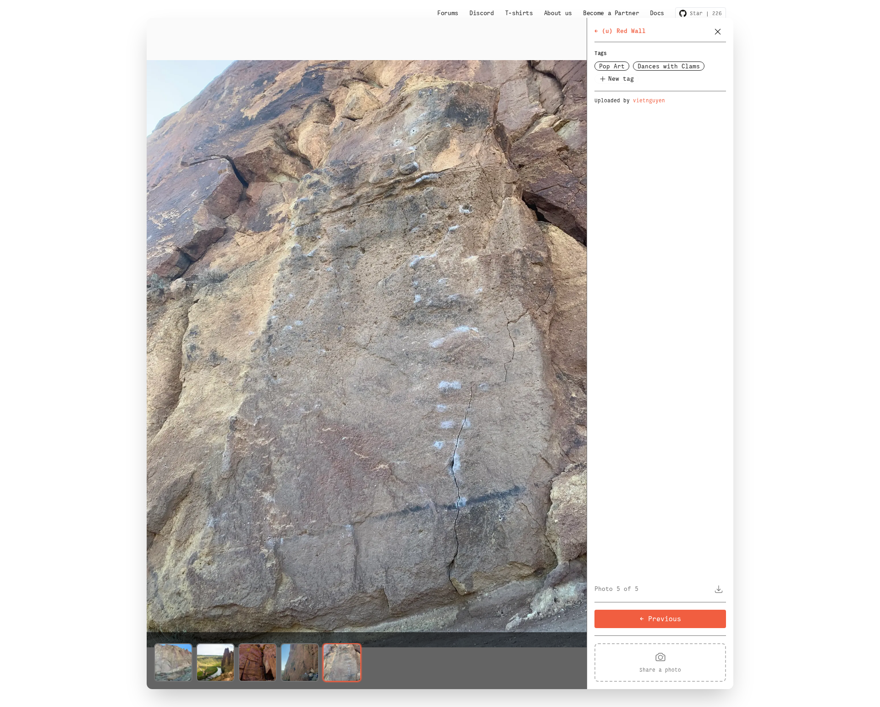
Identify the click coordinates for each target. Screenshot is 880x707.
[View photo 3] (257, 662)
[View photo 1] (173, 662)
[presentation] (660, 662)
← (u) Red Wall (620, 31)
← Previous (660, 618)
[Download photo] (718, 589)
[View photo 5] (342, 662)
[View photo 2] (215, 662)
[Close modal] (718, 31)
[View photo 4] (299, 662)
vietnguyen (649, 100)
